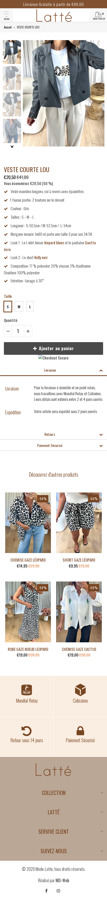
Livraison (50, 370)
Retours (49, 434)
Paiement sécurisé (49, 445)
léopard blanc (54, 242)
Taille (8, 296)
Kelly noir (41, 257)
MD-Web (62, 880)
